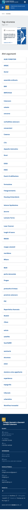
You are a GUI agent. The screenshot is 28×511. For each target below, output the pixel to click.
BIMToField (8, 92)
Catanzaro (7, 101)
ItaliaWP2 (4, 498)
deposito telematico (11, 149)
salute (6, 330)
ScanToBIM (8, 343)
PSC (5, 301)
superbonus (8, 378)
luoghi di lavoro (9, 232)
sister (6, 363)
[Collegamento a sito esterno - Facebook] (3, 491)
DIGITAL (16, 505)
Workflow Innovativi (11, 405)
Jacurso (6, 211)
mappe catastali (9, 247)
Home (3, 14)
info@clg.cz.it (5, 477)
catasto (6, 107)
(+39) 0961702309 (7, 440)
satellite (7, 336)
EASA (6, 163)
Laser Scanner (9, 226)
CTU (5, 142)
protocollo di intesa (11, 288)
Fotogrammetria (9, 190)
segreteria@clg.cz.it (7, 482)
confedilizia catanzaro (11, 122)
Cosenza (7, 134)
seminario (7, 351)
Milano (6, 259)
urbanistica (8, 399)
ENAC (6, 170)
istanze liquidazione (11, 205)
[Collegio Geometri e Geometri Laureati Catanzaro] (7, 7)
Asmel (6, 72)
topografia (7, 384)
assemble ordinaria (11, 80)
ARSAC (6, 65)
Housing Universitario (11, 197)
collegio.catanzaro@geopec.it (9, 472)
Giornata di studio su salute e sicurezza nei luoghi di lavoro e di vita (9, 36)
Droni (6, 155)
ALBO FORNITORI (10, 59)
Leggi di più (7, 42)
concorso (7, 113)
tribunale (7, 393)
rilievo (6, 322)
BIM (5, 86)
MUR (5, 267)
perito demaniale (10, 274)
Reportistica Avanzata (11, 309)
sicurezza (7, 357)
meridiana (7, 253)
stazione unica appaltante (13, 372)
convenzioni (8, 128)
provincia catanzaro (11, 295)
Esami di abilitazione (11, 176)
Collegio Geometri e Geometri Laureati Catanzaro (14, 423)
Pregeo (6, 280)
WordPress (12, 496)
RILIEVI (6, 315)
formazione (8, 184)
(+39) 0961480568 (7, 445)
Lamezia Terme (9, 218)
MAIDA (6, 238)
